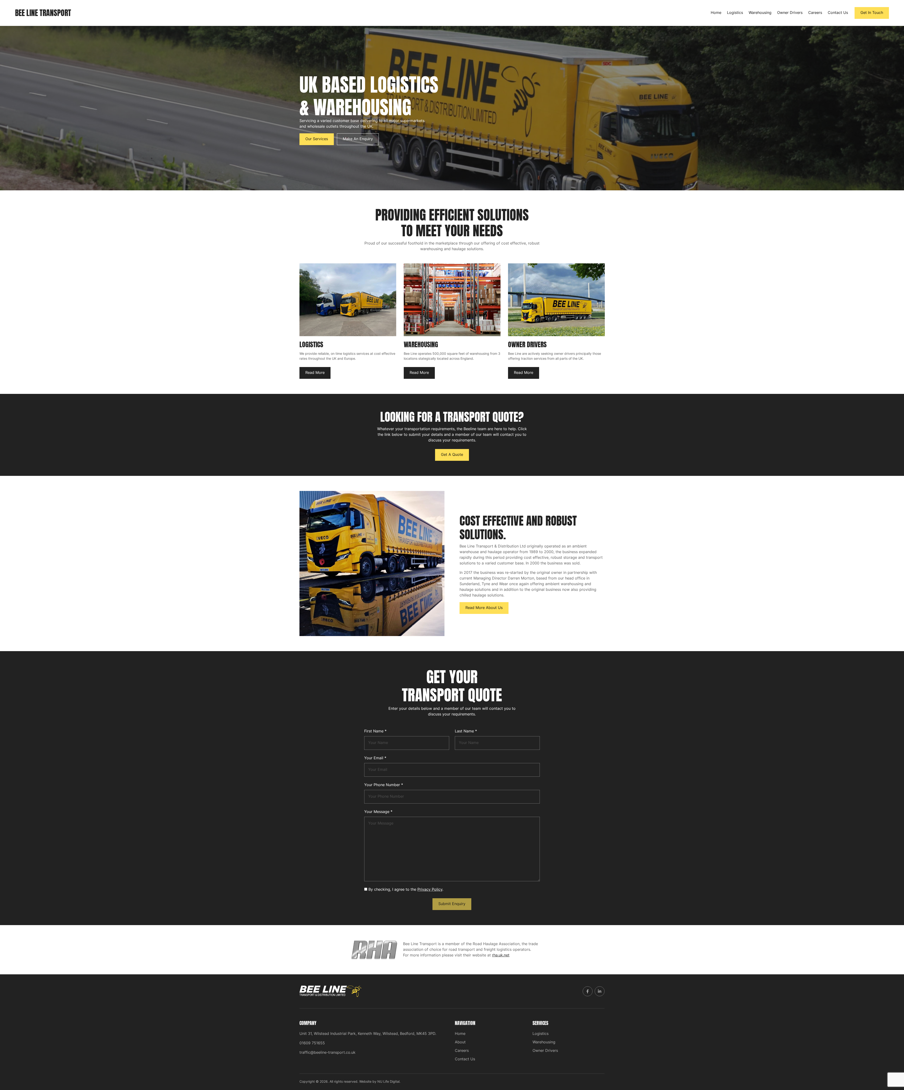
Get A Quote (452, 455)
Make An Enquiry (358, 139)
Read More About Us (484, 608)
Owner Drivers (790, 13)
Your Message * (378, 812)
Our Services (316, 139)
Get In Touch (871, 13)
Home (716, 13)
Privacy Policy (429, 890)
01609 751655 (312, 1043)
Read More (315, 373)
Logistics (735, 13)
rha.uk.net (500, 955)
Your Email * (375, 758)
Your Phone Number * (383, 785)
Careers (815, 13)
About (460, 1042)
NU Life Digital (388, 1082)
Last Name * (466, 731)
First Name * (375, 731)
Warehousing (760, 13)
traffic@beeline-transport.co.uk (327, 1053)
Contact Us (838, 13)
